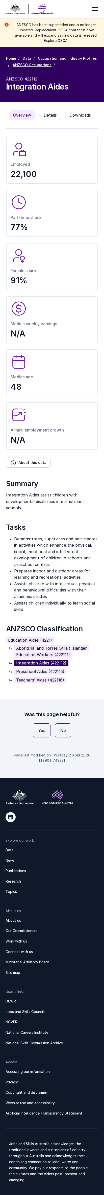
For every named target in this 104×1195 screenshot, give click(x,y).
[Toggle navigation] (95, 9)
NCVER (11, 1022)
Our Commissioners (21, 930)
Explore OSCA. (56, 40)
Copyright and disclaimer (26, 1092)
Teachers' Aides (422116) (40, 679)
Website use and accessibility (30, 1103)
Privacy (12, 1082)
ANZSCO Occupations (32, 65)
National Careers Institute (27, 1032)
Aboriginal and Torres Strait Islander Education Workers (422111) (51, 651)
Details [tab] (50, 115)
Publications (16, 871)
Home (11, 58)
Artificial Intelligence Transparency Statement (44, 1113)
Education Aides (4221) (30, 640)
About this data (32, 462)
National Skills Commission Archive (34, 1043)
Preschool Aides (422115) (40, 671)
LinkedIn (11, 817)
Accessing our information (28, 1071)
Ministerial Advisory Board (27, 962)
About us (13, 920)
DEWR (11, 1001)
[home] (29, 9)
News (10, 860)
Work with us (16, 941)
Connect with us (19, 952)
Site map (13, 972)
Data (27, 58)
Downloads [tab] (80, 115)
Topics (11, 891)
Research (13, 881)
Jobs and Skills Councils (25, 1011)
